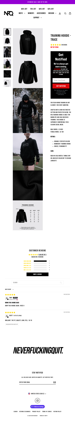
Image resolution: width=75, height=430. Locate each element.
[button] (56, 45)
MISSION (51, 13)
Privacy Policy (36, 411)
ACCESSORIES (41, 13)
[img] (10, 295)
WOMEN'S (31, 13)
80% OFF (24, 9)
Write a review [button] (37, 274)
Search (15, 411)
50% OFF (51, 9)
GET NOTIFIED (61, 86)
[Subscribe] (54, 382)
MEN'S (21, 13)
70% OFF (33, 9)
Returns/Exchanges (24, 411)
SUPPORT (36, 17)
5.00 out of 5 (42, 255)
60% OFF (42, 9)
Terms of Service (47, 411)
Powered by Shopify (44, 415)
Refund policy (57, 411)
